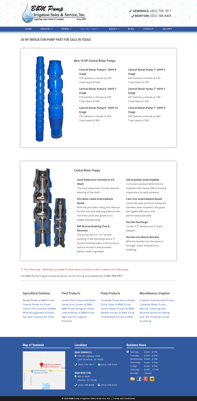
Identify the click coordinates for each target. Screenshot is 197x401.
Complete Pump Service (114, 300)
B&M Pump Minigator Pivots (78, 308)
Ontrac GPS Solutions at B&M (39, 308)
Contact (148, 29)
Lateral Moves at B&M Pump (78, 312)
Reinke (65, 29)
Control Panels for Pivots (36, 304)
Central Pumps (89, 29)
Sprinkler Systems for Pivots (38, 316)
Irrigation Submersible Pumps (157, 300)
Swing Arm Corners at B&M (77, 304)
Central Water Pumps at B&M (117, 308)
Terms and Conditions (124, 398)
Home (28, 29)
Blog (131, 29)
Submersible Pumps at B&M (117, 316)
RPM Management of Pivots (38, 312)
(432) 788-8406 (153, 16)
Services (45, 29)
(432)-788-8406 (85, 384)
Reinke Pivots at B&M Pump (38, 300)
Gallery (167, 29)
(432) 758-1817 (152, 11)
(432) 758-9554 (109, 384)
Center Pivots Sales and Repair (79, 300)
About (113, 29)
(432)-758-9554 (109, 364)
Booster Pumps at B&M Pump (118, 312)
